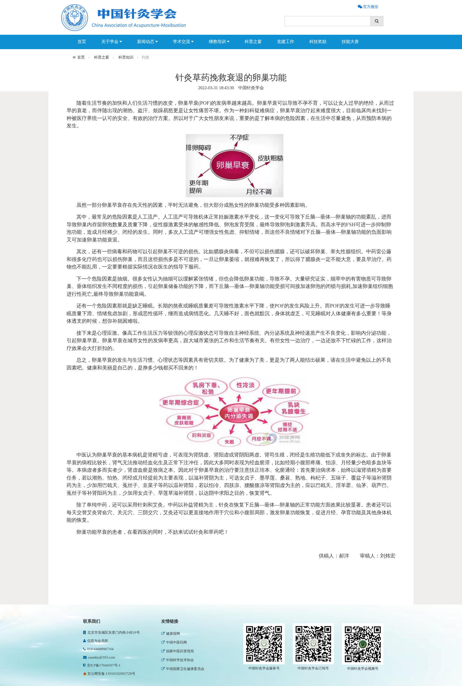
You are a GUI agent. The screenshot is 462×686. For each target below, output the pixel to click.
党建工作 (285, 41)
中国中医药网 (176, 642)
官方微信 (370, 7)
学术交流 (182, 41)
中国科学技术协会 (180, 659)
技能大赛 (350, 41)
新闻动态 (146, 41)
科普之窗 (253, 41)
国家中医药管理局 (180, 651)
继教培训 (218, 41)
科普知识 (125, 57)
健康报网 (173, 633)
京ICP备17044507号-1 (104, 665)
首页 (82, 41)
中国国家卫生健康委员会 (185, 668)
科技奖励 (317, 41)
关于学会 (110, 41)
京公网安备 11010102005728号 (111, 674)
